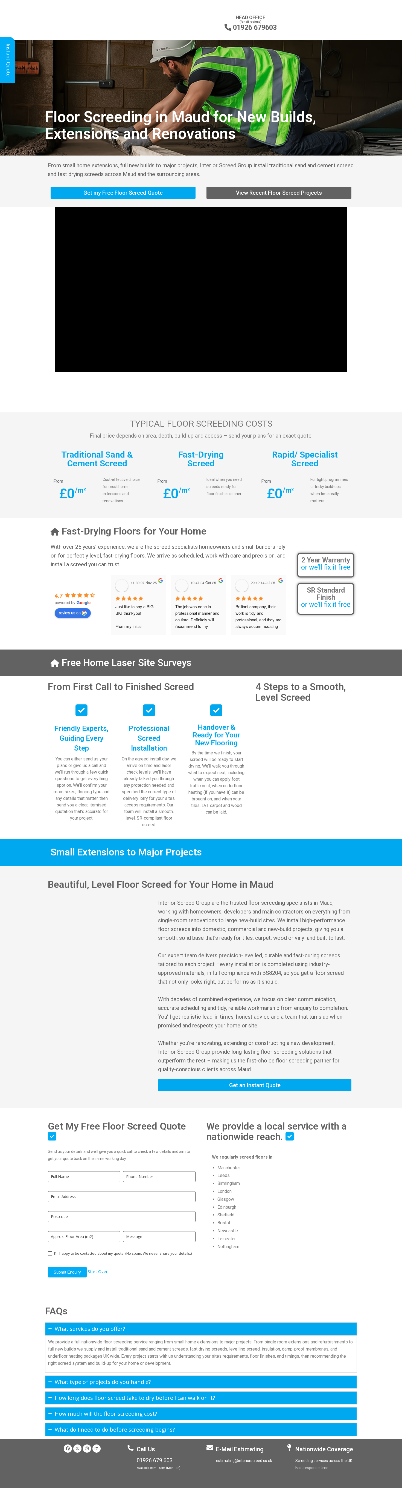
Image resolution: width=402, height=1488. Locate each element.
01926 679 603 (155, 1460)
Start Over (98, 1271)
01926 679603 (251, 27)
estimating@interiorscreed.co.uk (244, 1460)
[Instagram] (87, 1448)
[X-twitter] (77, 1448)
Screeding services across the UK (323, 1460)
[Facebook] (68, 1448)
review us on (70, 612)
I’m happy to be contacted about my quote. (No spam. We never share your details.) (122, 1253)
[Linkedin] (96, 1448)
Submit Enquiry (67, 1272)
